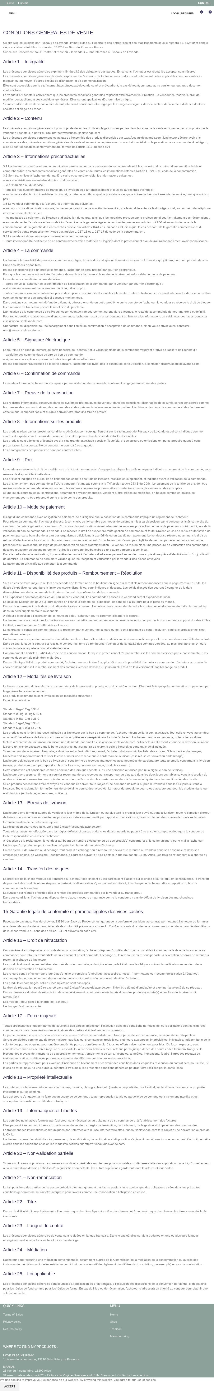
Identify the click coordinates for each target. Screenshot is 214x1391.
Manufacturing (119, 1336)
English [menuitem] (9, 3)
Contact (204, 3)
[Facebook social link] (185, 3)
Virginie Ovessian (74, 1375)
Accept (9, 1386)
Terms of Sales (13, 1314)
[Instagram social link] (191, 3)
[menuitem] (9, 3)
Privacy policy (12, 1321)
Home (114, 1314)
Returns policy (12, 1329)
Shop (113, 1321)
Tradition (116, 1329)
